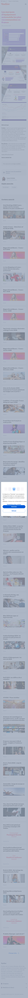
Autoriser (14, 506)
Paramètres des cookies (14, 504)
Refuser (14, 510)
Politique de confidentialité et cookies (17, 501)
